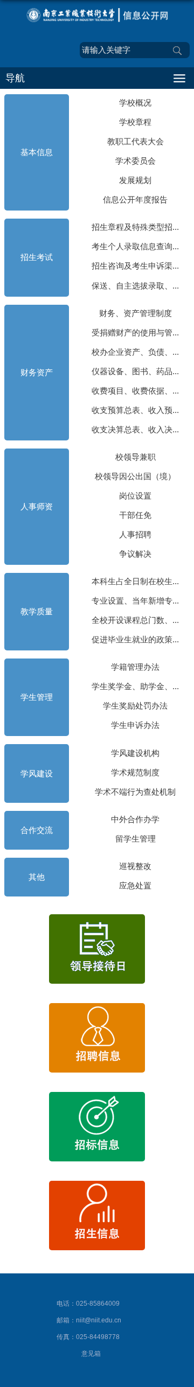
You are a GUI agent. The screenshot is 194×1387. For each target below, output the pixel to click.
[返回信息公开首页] (97, 15)
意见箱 (91, 1353)
